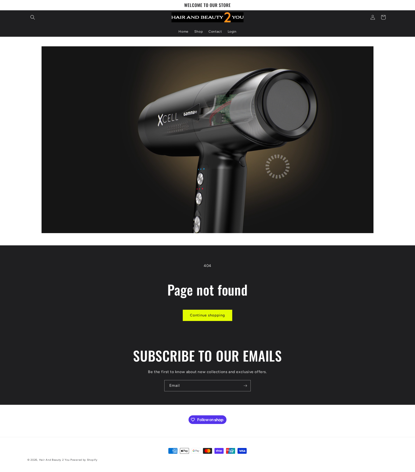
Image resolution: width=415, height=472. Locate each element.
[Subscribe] (245, 385)
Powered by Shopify (84, 459)
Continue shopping (207, 315)
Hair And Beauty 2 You (54, 459)
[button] (32, 17)
